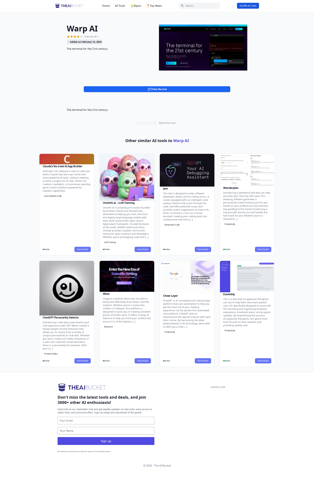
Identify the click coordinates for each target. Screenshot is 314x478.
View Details (82, 249)
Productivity (230, 224)
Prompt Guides (51, 353)
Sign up (106, 441)
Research (108, 326)
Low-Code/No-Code (53, 196)
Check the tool (159, 89)
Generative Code (172, 224)
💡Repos (135, 6)
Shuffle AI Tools (248, 5)
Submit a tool (218, 386)
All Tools (120, 6)
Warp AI (82, 28)
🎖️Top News (154, 6)
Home (106, 6)
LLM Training (110, 242)
